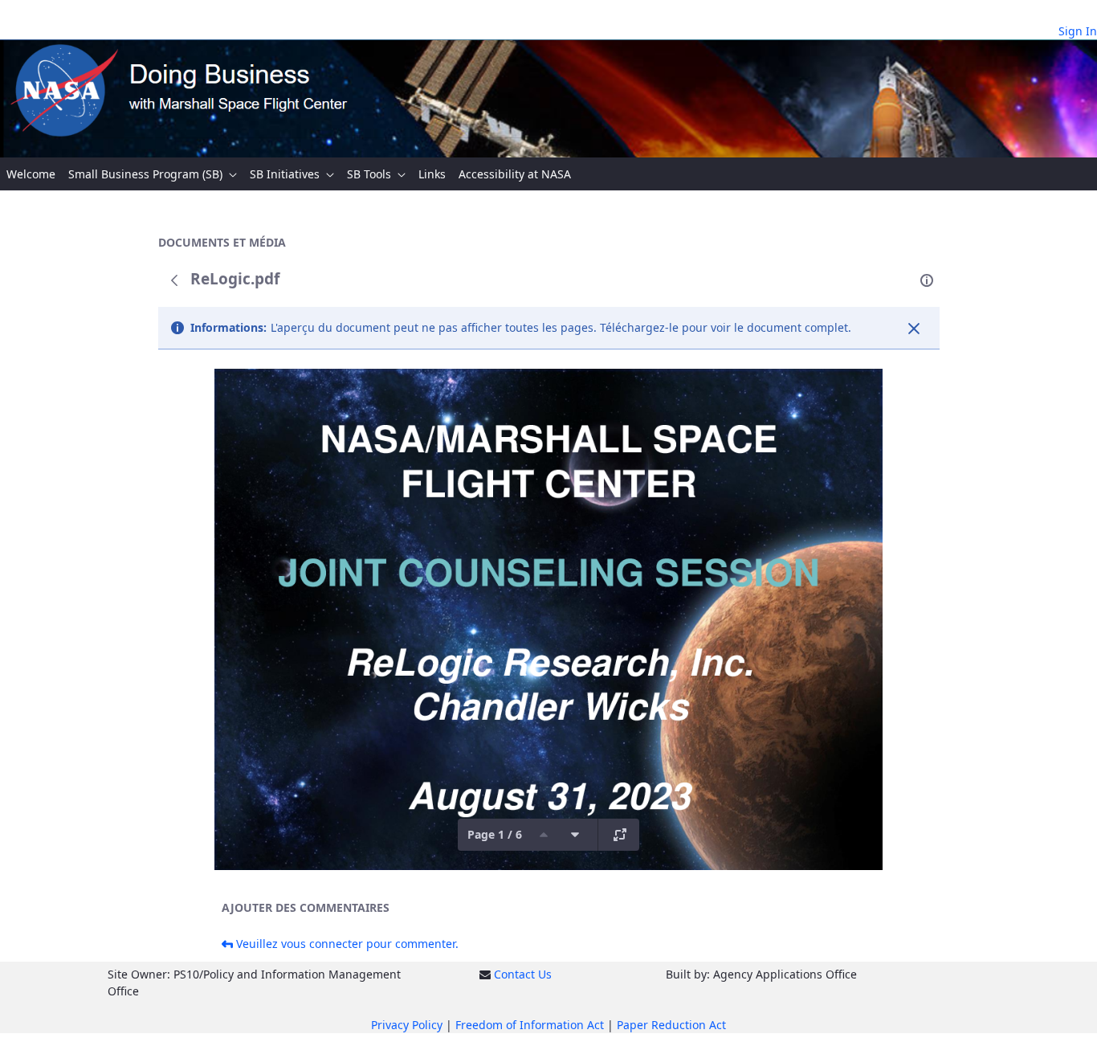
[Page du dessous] (575, 835)
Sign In (1077, 31)
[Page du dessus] (544, 835)
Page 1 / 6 (494, 834)
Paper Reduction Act (671, 1024)
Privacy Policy (406, 1024)
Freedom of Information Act (529, 1024)
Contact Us (523, 974)
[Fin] (914, 328)
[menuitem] (31, 173)
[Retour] (174, 280)
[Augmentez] (620, 835)
